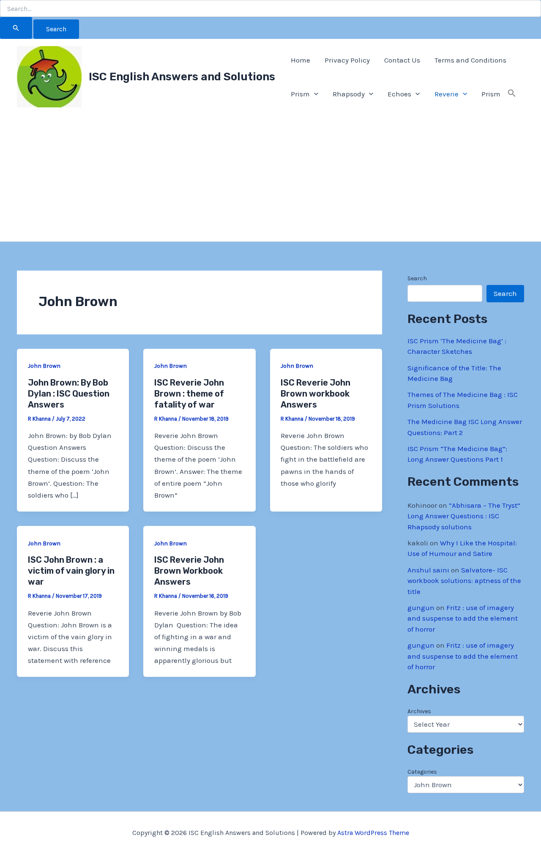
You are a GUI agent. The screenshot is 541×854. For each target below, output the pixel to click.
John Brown (44, 366)
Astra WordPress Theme (373, 833)
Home (300, 60)
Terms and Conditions (470, 60)
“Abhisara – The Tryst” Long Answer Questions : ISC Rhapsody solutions (463, 516)
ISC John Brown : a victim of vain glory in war (71, 571)
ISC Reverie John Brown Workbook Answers (189, 571)
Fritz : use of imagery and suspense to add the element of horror (462, 618)
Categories (422, 771)
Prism (300, 94)
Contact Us (402, 60)
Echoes (399, 94)
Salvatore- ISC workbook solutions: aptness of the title (464, 581)
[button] (314, 94)
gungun (420, 607)
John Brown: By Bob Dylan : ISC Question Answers (68, 394)
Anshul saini (428, 570)
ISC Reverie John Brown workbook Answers (315, 394)
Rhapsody (349, 94)
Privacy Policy (347, 60)
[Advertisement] (270, 178)
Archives (419, 711)
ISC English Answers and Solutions (182, 76)
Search (417, 278)
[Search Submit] (16, 28)
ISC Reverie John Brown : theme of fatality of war (189, 394)
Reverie (446, 94)
